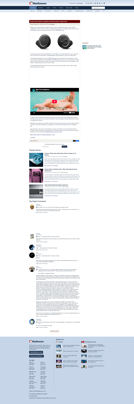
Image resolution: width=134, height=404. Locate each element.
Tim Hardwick (52, 24)
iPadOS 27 (69, 10)
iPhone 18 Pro (48, 10)
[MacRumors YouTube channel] (97, 3)
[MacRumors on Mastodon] (95, 3)
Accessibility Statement (33, 395)
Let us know (80, 3)
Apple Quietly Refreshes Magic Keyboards (56, 185)
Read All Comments (55, 331)
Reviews (61, 7)
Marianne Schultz (43, 376)
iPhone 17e (97, 10)
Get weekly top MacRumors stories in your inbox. (55, 144)
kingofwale (38, 245)
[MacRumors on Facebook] (91, 3)
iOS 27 (63, 10)
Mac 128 (38, 233)
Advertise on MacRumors (36, 356)
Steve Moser (31, 385)
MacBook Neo (89, 10)
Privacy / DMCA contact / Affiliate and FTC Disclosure (38, 393)
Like (43, 212)
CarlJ (37, 266)
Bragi (34, 137)
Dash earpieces (58, 28)
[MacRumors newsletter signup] (104, 3)
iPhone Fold (56, 10)
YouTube (60, 342)
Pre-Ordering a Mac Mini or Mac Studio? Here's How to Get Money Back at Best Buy (94, 47)
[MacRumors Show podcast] (86, 3)
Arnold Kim (31, 362)
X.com (33, 364)
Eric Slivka (42, 362)
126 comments (55, 195)
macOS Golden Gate (79, 10)
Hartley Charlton (65, 186)
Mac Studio (39, 10)
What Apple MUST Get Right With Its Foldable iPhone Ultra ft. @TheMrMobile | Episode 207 (96, 346)
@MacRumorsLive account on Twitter (53, 131)
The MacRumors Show (90, 342)
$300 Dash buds (52, 58)
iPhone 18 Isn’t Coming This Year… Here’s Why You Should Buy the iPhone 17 (71, 366)
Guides (48, 7)
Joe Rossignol (64, 172)
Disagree (45, 212)
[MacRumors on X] (93, 3)
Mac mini (32, 10)
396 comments (34, 140)
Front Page (33, 7)
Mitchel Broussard (32, 371)
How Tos (55, 7)
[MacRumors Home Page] (38, 3)
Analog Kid (38, 319)
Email (30, 364)
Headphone (33, 28)
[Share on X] (74, 141)
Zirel (37, 252)
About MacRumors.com (36, 352)
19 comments (55, 181)
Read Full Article (48, 165)
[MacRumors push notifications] (99, 3)
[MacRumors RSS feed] (102, 3)
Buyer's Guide (69, 7)
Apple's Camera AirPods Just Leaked (70, 351)
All (104, 10)
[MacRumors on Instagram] (89, 3)
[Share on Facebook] (77, 141)
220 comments (55, 165)
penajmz (38, 204)
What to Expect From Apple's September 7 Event (44, 134)
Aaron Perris (42, 385)
